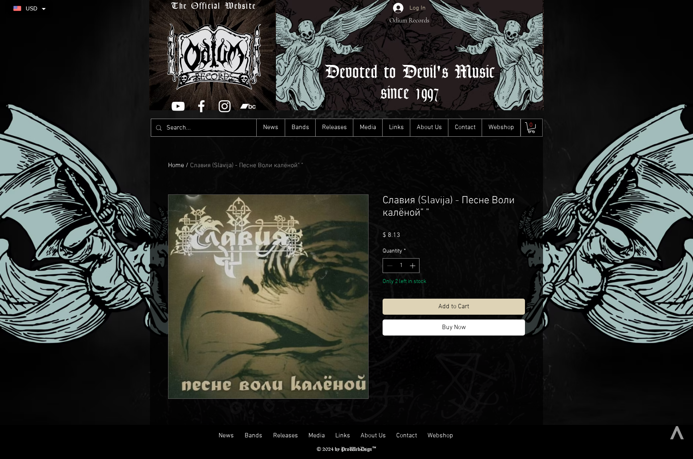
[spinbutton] (401, 266)
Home (176, 166)
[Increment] (413, 266)
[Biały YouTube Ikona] (178, 106)
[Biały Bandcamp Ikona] (248, 106)
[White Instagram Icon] (225, 106)
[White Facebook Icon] (201, 106)
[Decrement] (389, 266)
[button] (531, 127)
